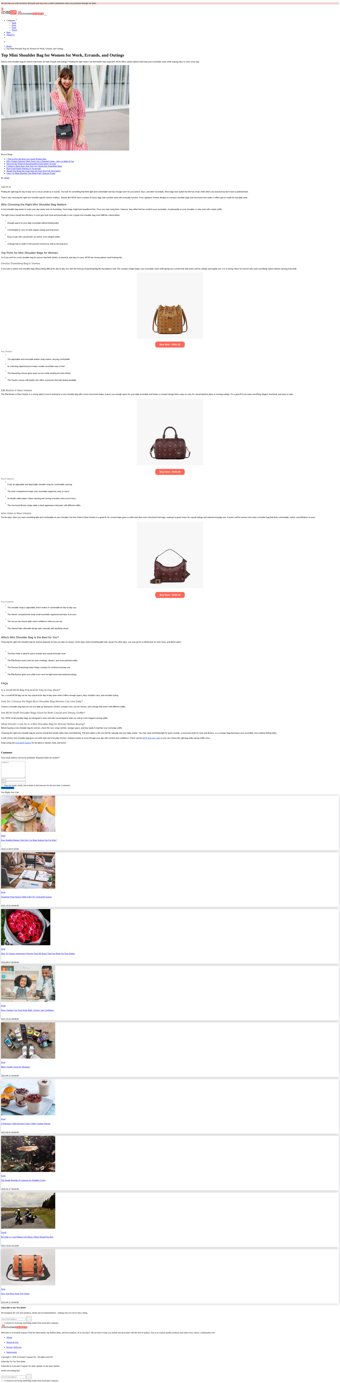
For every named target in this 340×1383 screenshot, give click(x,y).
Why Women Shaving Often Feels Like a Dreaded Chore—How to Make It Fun (40, 161)
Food (14, 27)
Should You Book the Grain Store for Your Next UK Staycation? (33, 171)
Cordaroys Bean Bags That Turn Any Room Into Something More (34, 166)
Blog (8, 32)
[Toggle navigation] (46, 15)
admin (6, 178)
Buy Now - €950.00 (170, 344)
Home (9, 46)
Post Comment (7, 788)
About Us (10, 35)
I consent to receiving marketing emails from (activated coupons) (31, 1323)
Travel (14, 30)
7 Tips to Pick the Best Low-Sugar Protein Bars (26, 159)
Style (14, 25)
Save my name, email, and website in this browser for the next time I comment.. (37, 785)
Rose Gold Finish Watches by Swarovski (23, 168)
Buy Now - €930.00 (170, 471)
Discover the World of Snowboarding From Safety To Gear (31, 164)
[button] (172, 20)
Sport (14, 23)
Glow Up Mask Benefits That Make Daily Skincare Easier (30, 173)
